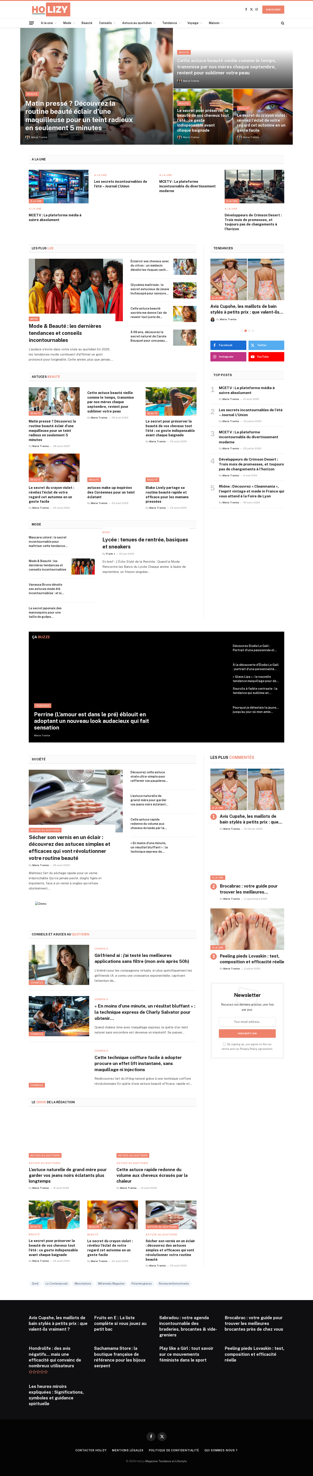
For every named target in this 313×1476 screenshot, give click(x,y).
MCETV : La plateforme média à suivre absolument (55, 217)
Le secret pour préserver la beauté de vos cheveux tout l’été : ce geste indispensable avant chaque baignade (203, 120)
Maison (214, 23)
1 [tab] (242, 330)
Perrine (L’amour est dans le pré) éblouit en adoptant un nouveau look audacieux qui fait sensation (91, 721)
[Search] (282, 23)
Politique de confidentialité (174, 1450)
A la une (47, 23)
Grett (35, 1283)
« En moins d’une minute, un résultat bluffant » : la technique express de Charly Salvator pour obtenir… (149, 847)
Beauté (87, 23)
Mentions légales (128, 1450)
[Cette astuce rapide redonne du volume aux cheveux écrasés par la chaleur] (185, 825)
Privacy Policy (248, 1049)
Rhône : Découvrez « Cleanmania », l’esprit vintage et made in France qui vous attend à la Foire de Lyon (251, 491)
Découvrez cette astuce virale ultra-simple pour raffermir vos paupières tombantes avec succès (148, 777)
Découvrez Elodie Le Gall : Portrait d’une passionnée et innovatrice (253, 648)
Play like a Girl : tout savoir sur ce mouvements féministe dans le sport (186, 1354)
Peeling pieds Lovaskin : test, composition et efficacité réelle (252, 959)
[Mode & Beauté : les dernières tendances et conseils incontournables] (76, 290)
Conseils (105, 23)
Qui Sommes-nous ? (220, 1450)
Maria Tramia (39, 137)
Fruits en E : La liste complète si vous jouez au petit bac (120, 1323)
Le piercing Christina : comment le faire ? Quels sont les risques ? (245, 309)
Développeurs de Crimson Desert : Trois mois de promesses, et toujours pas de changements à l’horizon (253, 222)
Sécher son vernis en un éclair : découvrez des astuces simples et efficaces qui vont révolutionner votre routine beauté (69, 847)
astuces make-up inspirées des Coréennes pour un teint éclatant (111, 492)
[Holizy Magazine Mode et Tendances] (49, 9)
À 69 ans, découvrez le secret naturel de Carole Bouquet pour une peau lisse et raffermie (148, 336)
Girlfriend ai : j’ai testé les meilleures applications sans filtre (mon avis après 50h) (142, 958)
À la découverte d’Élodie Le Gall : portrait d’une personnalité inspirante (256, 667)
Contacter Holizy (91, 1450)
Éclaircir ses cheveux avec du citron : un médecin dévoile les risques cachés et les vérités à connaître (150, 266)
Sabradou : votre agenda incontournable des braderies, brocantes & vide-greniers (188, 1326)
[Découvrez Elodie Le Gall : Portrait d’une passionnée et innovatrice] (217, 651)
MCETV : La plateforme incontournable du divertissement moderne (187, 186)
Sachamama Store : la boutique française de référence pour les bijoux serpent (120, 1357)
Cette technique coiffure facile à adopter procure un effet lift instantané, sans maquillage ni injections (138, 1063)
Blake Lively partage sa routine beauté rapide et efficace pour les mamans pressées (167, 495)
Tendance (169, 23)
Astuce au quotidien (137, 23)
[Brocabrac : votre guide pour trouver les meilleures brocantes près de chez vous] (247, 859)
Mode (67, 23)
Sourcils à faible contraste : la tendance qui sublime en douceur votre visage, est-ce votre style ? (255, 691)
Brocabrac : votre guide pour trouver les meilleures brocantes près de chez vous (249, 889)
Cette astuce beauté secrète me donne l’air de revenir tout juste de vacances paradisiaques (149, 313)
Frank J (110, 553)
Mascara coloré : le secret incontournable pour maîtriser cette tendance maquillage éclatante (47, 542)
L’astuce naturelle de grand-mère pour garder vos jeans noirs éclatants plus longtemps (149, 800)
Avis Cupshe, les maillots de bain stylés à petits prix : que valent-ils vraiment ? (249, 819)
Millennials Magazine (111, 1283)
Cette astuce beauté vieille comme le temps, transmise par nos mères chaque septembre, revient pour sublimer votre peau (226, 66)
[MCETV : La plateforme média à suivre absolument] (59, 186)
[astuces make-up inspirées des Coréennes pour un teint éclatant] (112, 468)
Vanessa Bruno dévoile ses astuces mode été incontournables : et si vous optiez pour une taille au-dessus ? (48, 589)
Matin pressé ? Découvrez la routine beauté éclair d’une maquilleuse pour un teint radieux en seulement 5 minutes (79, 115)
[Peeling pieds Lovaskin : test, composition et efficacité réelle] (247, 929)
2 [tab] (245, 330)
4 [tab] (253, 330)
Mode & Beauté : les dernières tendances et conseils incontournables (65, 333)
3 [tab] (249, 330)
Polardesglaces (142, 1283)
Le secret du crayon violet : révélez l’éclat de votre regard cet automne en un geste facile (262, 122)
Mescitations (83, 1283)
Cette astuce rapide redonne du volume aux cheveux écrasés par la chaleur (147, 824)
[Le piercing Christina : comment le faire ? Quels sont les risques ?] (247, 279)
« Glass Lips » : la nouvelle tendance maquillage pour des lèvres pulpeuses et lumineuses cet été (255, 679)
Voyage (192, 23)
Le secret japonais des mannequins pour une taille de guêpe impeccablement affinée (47, 613)
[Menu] (31, 23)
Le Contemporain (57, 1283)
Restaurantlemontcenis (174, 1283)
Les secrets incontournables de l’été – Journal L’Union (120, 184)
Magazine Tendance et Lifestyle (166, 1461)
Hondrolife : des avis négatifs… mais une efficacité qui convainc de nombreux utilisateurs (55, 1357)
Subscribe (273, 9)
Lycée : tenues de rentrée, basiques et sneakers (145, 543)
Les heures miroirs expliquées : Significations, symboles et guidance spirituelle (56, 1395)
